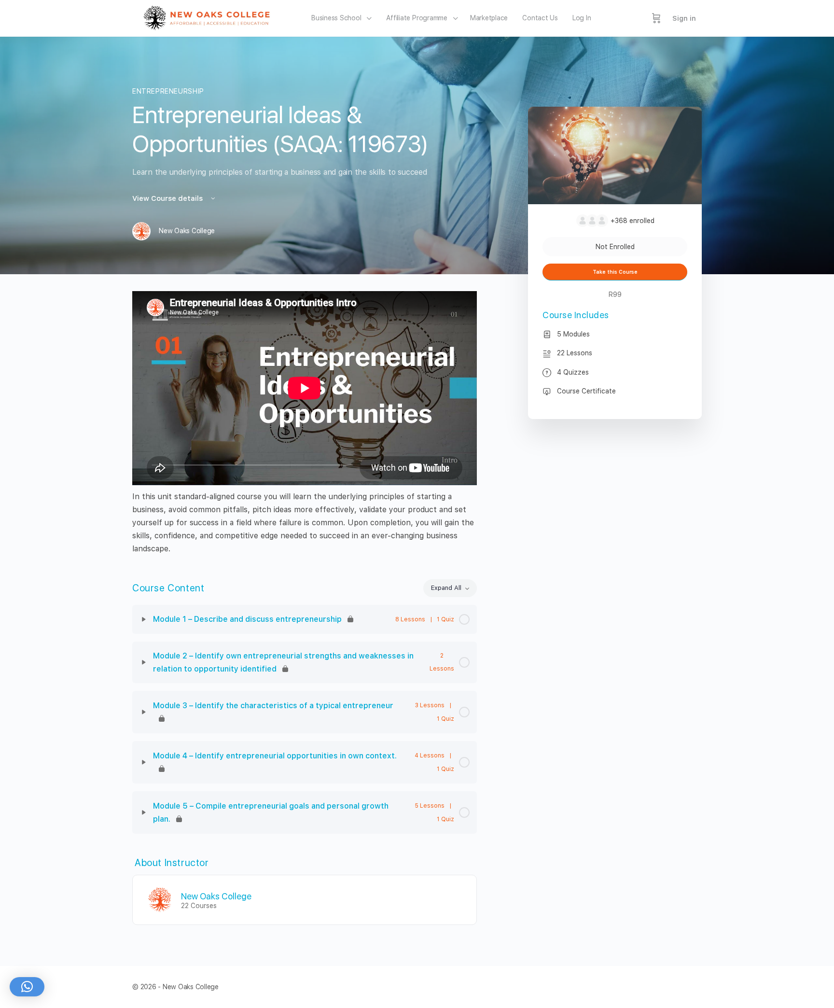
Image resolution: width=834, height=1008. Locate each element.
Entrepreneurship (168, 91)
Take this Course (615, 272)
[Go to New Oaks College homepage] (209, 17)
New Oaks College (216, 896)
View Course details (168, 198)
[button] (27, 986)
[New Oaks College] (159, 899)
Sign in (684, 18)
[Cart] (656, 18)
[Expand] (143, 619)
